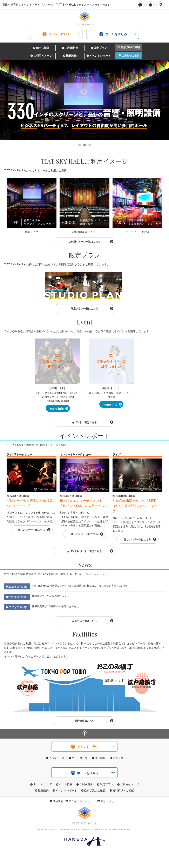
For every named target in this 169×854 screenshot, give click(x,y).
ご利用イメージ (42, 55)
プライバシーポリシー (82, 801)
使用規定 (58, 801)
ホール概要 (42, 48)
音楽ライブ (31, 232)
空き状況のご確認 (130, 47)
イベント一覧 (57, 758)
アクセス (118, 758)
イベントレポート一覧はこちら (84, 551)
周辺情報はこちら (84, 720)
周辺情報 (100, 758)
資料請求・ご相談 (123, 790)
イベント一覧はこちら (84, 422)
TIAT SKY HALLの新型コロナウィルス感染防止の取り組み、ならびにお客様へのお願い (80, 585)
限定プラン (100, 48)
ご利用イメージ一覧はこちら (84, 241)
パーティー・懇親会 (138, 232)
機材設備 (71, 55)
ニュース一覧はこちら (84, 620)
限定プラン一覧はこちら (84, 308)
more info (57, 408)
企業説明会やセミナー (84, 232)
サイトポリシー (110, 801)
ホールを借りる (116, 34)
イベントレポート (100, 55)
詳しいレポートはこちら (31, 529)
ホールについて (42, 784)
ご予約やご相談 (130, 55)
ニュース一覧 (80, 758)
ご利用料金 (71, 48)
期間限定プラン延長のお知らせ (49, 595)
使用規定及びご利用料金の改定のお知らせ (55, 606)
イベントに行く (59, 34)
